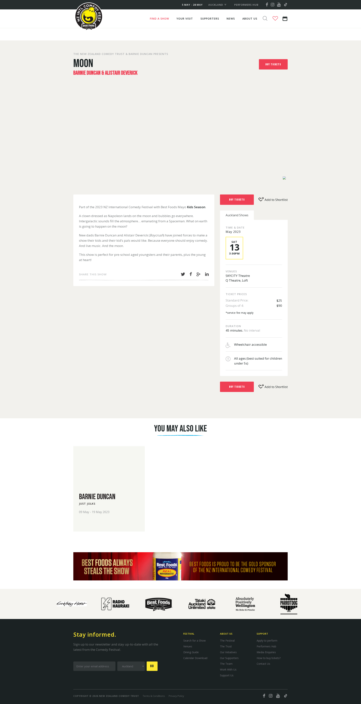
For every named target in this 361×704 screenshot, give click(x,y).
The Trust (226, 646)
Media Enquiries (266, 652)
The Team (226, 663)
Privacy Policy (176, 696)
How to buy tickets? (269, 658)
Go (152, 666)
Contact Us (263, 663)
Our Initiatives (228, 652)
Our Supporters (229, 658)
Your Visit (185, 18)
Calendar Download (195, 658)
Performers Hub (246, 4)
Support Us (227, 675)
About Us (249, 18)
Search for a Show (194, 640)
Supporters (209, 18)
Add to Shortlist (276, 199)
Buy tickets (273, 64)
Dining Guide (191, 652)
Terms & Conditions (154, 696)
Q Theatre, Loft (237, 280)
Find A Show (159, 18)
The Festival (227, 640)
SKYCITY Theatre (238, 275)
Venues (187, 646)
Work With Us (228, 669)
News (231, 18)
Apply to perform (267, 640)
